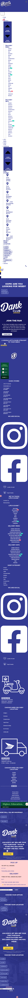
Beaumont (14, 777)
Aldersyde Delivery (10, 128)
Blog (15, 516)
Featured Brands (10, 94)
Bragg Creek (14, 780)
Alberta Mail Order (15, 540)
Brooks (14, 782)
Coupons (15, 518)
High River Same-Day (9, 79)
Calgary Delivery (10, 103)
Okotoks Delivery (10, 107)
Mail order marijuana (14, 737)
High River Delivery (10, 114)
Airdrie (14, 772)
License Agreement (15, 797)
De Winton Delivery (11, 124)
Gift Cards (15, 510)
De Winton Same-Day (10, 73)
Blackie (14, 779)
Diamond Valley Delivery (15, 554)
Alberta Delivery (10, 131)
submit (16, 889)
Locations (15, 523)
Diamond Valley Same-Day (10, 66)
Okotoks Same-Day (10, 55)
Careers (15, 520)
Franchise (15, 521)
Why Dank (15, 508)
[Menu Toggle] (2, 13)
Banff (14, 775)
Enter (11, 990)
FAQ (9, 134)
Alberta (14, 774)
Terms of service (15, 795)
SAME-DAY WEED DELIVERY (14, 671)
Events (15, 513)
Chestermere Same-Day (15, 532)
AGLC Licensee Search (15, 798)
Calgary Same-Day (10, 50)
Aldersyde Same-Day (10, 85)
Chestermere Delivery (11, 110)
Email (2, 343)
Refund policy (15, 793)
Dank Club (15, 511)
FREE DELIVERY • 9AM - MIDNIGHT (14, 9)
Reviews (10, 136)
